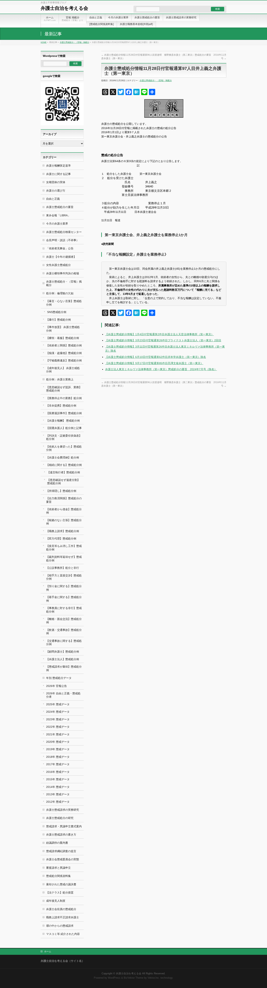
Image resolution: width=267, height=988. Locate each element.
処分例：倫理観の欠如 (59, 293)
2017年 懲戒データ (58, 764)
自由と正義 (53, 198)
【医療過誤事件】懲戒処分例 (64, 413)
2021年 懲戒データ (58, 734)
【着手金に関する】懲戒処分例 (64, 599)
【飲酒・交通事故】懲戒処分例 (64, 631)
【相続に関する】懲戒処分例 (64, 464)
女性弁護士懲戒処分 (58, 265)
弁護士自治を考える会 (64, 8)
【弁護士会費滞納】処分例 (62, 457)
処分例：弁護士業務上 (59, 379)
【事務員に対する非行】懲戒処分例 (64, 609)
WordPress (114, 977)
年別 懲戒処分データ (59, 677)
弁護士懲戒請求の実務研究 (62, 809)
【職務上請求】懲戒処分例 (62, 531)
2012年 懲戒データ (58, 801)
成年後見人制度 (55, 900)
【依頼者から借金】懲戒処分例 (64, 511)
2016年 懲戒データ (58, 771)
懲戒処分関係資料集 (58, 875)
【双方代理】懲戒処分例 (61, 538)
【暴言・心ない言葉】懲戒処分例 (64, 303)
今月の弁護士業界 (57, 223)
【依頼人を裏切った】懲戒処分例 (64, 448)
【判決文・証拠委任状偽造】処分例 (64, 437)
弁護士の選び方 (55, 190)
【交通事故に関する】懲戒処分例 (64, 642)
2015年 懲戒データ (58, 779)
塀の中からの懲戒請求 (59, 925)
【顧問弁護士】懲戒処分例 (62, 651)
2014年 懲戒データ (58, 786)
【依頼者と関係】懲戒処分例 (64, 345)
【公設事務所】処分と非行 (62, 567)
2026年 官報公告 (56, 685)
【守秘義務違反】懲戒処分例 (64, 360)
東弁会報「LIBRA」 (58, 215)
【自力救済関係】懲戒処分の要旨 (64, 500)
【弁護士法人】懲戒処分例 (62, 659)
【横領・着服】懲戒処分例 (62, 338)
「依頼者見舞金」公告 (59, 248)
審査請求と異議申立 (58, 867)
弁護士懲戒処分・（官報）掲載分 (74, 42)
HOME (44, 42)
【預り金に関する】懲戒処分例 (64, 588)
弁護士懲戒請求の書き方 (61, 834)
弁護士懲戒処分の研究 (59, 817)
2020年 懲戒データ (58, 741)
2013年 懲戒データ (58, 794)
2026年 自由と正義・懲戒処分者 (63, 695)
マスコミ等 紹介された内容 (63, 933)
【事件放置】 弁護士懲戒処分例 (63, 328)
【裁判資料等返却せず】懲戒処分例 (64, 558)
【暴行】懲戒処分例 (58, 319)
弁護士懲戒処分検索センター (64, 232)
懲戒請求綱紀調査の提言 (61, 851)
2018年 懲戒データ (58, 756)
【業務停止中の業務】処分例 (64, 398)
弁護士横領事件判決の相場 (62, 273)
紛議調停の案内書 (57, 842)
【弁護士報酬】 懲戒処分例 (63, 420)
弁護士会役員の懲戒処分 (61, 909)
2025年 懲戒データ (58, 704)
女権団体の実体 (55, 182)
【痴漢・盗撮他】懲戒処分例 (64, 353)
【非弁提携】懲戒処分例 (61, 405)
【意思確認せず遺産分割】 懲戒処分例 (63, 481)
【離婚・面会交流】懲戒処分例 (64, 620)
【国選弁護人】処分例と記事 (64, 428)
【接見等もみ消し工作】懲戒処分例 (64, 547)
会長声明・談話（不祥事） (62, 240)
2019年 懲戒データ (58, 749)
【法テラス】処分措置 (59, 892)
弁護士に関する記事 (58, 174)
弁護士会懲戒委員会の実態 (62, 859)
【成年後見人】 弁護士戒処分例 (63, 369)
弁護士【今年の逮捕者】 (61, 256)
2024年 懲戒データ (58, 711)
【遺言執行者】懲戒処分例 (63, 472)
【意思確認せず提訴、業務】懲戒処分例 (64, 389)
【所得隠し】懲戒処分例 (61, 490)
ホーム (47, 951)
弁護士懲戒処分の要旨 (59, 207)
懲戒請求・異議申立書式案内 (64, 826)
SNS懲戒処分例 (56, 312)
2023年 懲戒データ (58, 719)
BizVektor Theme (133, 977)
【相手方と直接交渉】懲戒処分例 (64, 577)
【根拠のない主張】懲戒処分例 (64, 522)
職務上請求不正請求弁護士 (62, 917)
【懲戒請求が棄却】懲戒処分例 (64, 668)
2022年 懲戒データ (58, 726)
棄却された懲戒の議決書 (61, 884)
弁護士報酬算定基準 (58, 165)
